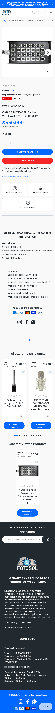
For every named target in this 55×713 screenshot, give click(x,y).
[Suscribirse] (47, 539)
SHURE (37, 364)
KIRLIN (24, 454)
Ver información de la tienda (15, 176)
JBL (10, 364)
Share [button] (8, 133)
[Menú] (51, 12)
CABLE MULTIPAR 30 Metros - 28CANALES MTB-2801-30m (27, 495)
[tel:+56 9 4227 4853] (33, 12)
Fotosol (20, 695)
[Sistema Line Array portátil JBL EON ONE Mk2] (14, 381)
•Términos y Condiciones (17, 622)
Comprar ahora (27, 160)
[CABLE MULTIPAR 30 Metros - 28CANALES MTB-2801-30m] (27, 471)
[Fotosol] (7, 12)
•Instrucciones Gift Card (17, 627)
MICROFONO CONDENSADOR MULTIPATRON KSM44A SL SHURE (41, 405)
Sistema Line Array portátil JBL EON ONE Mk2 (14, 403)
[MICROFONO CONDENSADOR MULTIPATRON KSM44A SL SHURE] (41, 381)
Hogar (5, 20)
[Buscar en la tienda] (39, 12)
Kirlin (12, 90)
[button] (2, 4)
